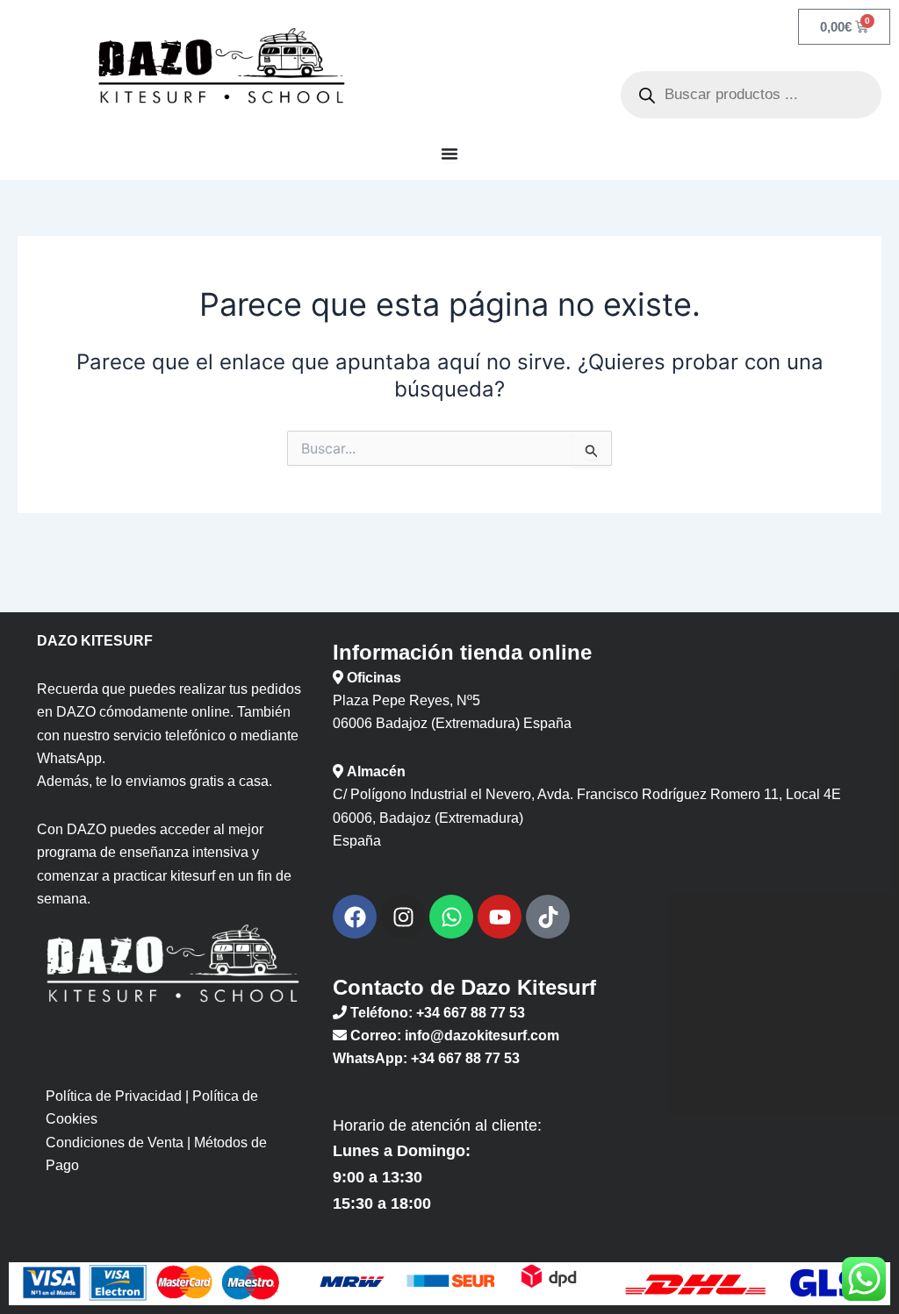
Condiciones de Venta (114, 1142)
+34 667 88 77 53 (470, 1012)
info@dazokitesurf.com (482, 1035)
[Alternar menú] (449, 153)
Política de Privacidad (114, 1096)
